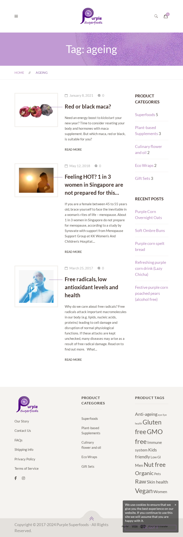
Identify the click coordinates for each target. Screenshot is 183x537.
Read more (73, 149)
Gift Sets (142, 178)
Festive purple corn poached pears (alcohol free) (151, 293)
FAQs (19, 440)
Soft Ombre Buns (150, 230)
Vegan (144, 490)
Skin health (157, 481)
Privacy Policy (25, 459)
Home (19, 72)
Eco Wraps (144, 165)
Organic (144, 473)
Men (139, 465)
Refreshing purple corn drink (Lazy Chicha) (150, 268)
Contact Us (23, 430)
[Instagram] (23, 478)
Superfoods (145, 114)
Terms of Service (27, 468)
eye (160, 414)
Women (160, 491)
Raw (140, 481)
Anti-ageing (146, 414)
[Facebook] (16, 478)
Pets (157, 474)
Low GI (156, 457)
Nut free (155, 464)
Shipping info (24, 449)
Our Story (22, 421)
